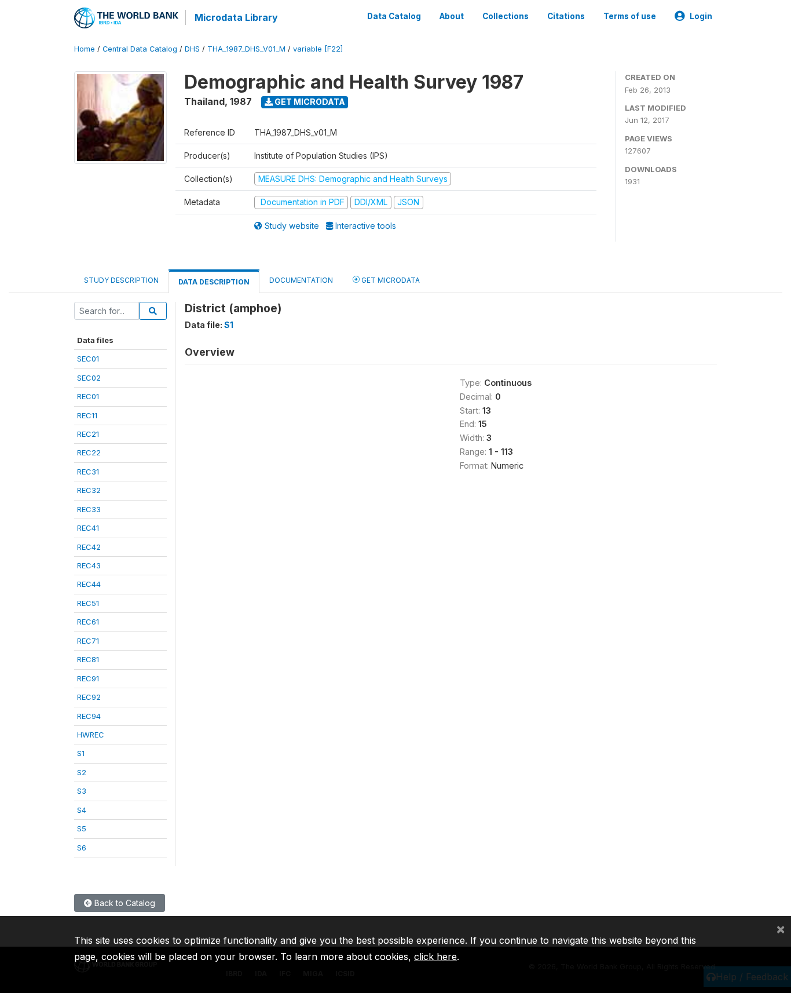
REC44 (89, 584)
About (452, 16)
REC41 (88, 527)
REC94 (89, 716)
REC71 (88, 640)
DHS (192, 49)
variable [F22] (318, 49)
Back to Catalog (123, 903)
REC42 (89, 547)
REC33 (89, 509)
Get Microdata (309, 102)
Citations (566, 16)
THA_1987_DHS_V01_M (246, 49)
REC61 (88, 621)
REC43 (89, 565)
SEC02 (89, 377)
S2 (81, 772)
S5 (81, 828)
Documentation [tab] (301, 280)
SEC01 (88, 358)
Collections (505, 16)
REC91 (88, 678)
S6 (81, 847)
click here (435, 956)
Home (84, 49)
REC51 (88, 603)
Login (701, 16)
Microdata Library (236, 17)
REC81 (88, 659)
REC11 (87, 415)
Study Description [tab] (121, 280)
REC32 (89, 490)
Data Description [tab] (214, 282)
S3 (81, 790)
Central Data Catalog (139, 49)
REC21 (88, 434)
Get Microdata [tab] (390, 280)
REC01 (88, 396)
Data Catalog (394, 16)
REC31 (88, 471)
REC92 (89, 697)
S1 (81, 753)
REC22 (89, 452)
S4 (81, 810)
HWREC (90, 734)
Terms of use (629, 16)
